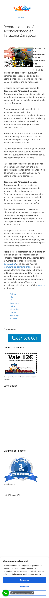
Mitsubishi (14, 309)
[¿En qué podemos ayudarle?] (5, 593)
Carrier (13, 312)
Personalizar (24, 586)
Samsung (14, 315)
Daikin (12, 306)
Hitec (12, 297)
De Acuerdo (24, 580)
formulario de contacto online (18, 267)
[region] (24, 577)
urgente (41, 285)
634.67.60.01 (10, 264)
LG (11, 300)
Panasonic (15, 303)
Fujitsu (13, 294)
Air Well (13, 318)
